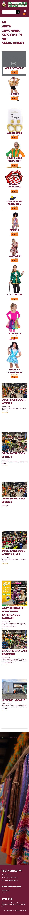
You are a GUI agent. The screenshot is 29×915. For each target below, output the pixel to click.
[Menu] (25, 11)
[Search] (18, 12)
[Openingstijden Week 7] (14, 390)
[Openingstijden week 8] (14, 489)
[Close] (24, 14)
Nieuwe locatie (13, 700)
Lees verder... (5, 412)
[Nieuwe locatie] (14, 688)
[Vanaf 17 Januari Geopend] (14, 639)
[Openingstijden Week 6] (14, 442)
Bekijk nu (14, 72)
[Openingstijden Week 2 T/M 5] (14, 540)
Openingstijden (5, 890)
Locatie (3, 892)
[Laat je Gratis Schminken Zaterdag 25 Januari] (14, 593)
